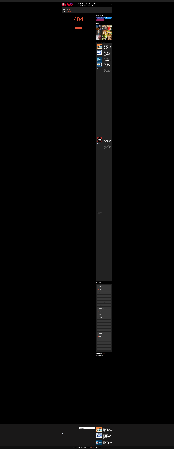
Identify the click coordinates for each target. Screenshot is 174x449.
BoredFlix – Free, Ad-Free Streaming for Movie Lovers (107, 71)
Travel (90, 3)
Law (99, 330)
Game (100, 320)
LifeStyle (89, 5)
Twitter (108, 17)
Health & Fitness (82, 5)
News (78, 3)
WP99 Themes (93, 447)
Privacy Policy (98, 447)
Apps (100, 286)
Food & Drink (101, 317)
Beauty (100, 292)
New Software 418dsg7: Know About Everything (107, 214)
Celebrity (100, 298)
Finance (100, 314)
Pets (99, 339)
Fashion (94, 3)
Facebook (100, 17)
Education (100, 305)
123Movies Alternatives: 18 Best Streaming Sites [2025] (107, 140)
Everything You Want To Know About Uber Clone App (107, 47)
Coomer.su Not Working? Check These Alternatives (107, 65)
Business (82, 3)
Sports (93, 5)
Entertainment (101, 308)
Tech (86, 3)
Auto (100, 289)
